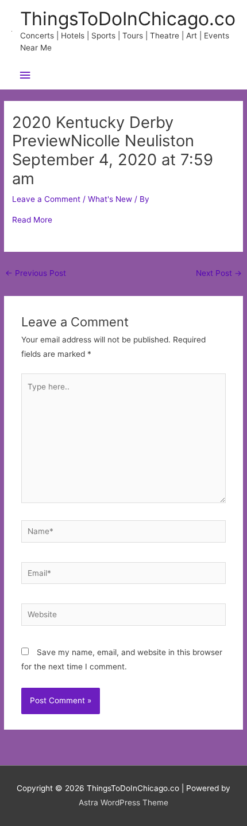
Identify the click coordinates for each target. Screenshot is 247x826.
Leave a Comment (46, 199)
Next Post (219, 273)
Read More (32, 219)
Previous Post (35, 273)
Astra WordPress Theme (123, 802)
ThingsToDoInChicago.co (128, 18)
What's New (110, 199)
